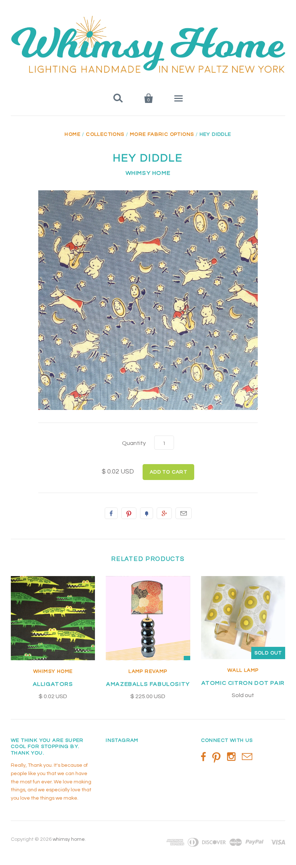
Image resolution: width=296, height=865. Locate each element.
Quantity (134, 443)
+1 (164, 513)
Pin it (128, 513)
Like (111, 513)
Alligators (53, 684)
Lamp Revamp (148, 671)
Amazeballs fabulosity (148, 684)
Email (183, 513)
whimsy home (148, 173)
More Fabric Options (162, 134)
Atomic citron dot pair (243, 683)
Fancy (146, 513)
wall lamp (243, 670)
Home (72, 134)
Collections (105, 134)
